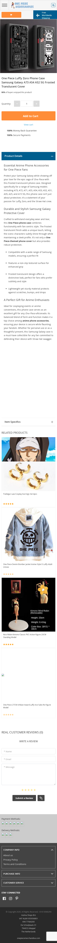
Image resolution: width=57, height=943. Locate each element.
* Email (7, 759)
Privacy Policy (10, 859)
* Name (8, 751)
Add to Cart (30, 116)
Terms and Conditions (14, 864)
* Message (9, 767)
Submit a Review (24, 798)
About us (8, 855)
